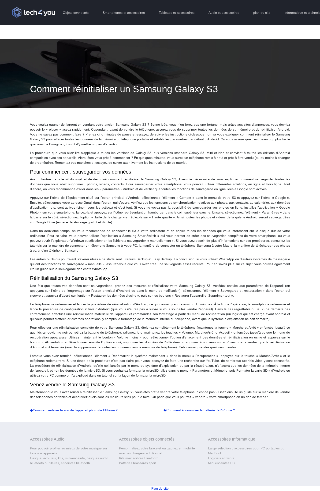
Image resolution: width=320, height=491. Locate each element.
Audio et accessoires (223, 12)
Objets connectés (76, 12)
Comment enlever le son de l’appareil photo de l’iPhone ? (75, 410)
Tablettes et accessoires (176, 12)
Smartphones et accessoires (124, 12)
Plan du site (160, 488)
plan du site (261, 12)
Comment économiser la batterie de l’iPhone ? (200, 410)
